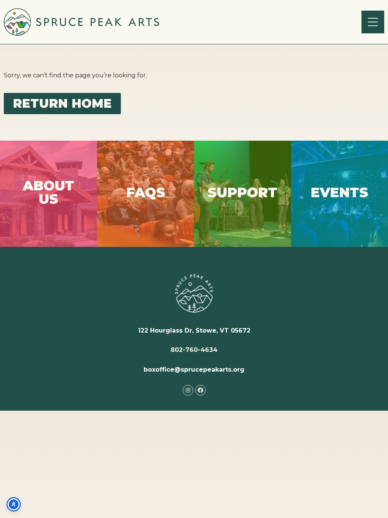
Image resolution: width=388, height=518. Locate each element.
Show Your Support (243, 193)
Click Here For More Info (48, 193)
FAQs (146, 193)
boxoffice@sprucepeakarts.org (194, 369)
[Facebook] (200, 390)
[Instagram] (188, 390)
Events (339, 193)
